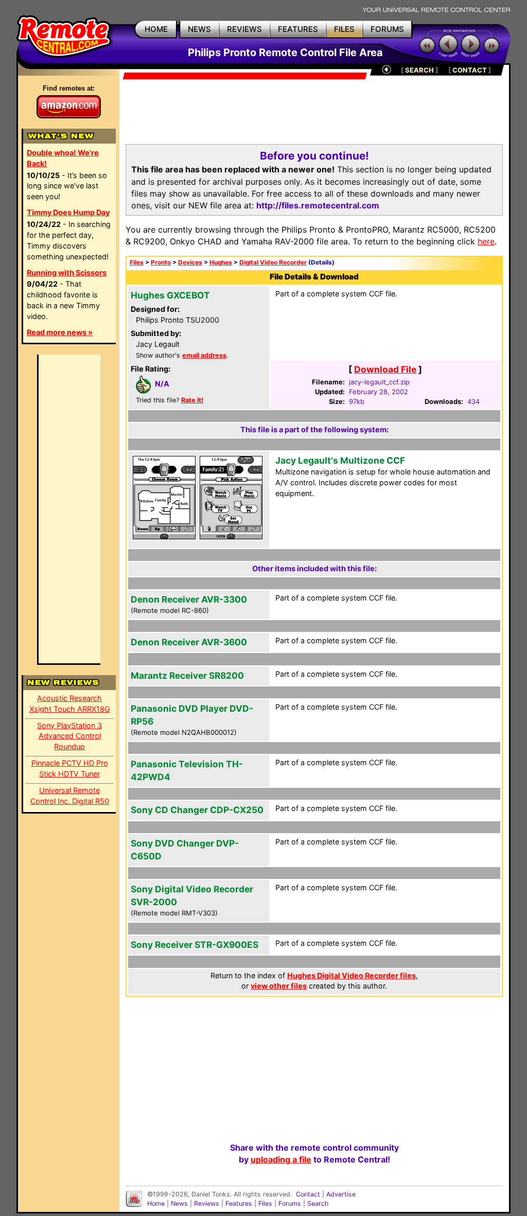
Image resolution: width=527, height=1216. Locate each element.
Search (317, 1203)
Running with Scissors (67, 272)
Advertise (341, 1194)
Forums (289, 1203)
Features (238, 1203)
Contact (308, 1194)
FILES (344, 29)
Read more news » (60, 332)
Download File (385, 369)
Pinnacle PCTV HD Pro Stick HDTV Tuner (69, 768)
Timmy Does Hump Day (68, 212)
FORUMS (387, 29)
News (179, 1203)
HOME (156, 29)
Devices (190, 262)
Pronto (161, 262)
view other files (279, 985)
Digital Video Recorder (273, 262)
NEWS (199, 29)
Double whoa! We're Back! (63, 158)
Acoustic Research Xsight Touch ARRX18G (69, 703)
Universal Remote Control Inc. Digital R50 (69, 795)
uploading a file (281, 1159)
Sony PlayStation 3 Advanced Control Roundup (69, 736)
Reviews (206, 1203)
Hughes (220, 262)
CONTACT (469, 70)
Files (137, 262)
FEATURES (298, 29)
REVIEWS (244, 29)
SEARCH (419, 70)
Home (156, 1203)
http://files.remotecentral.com (317, 205)
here (486, 241)
